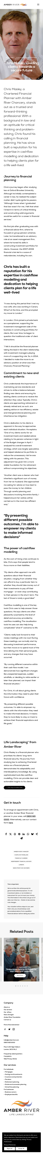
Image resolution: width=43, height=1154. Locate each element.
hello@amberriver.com (11, 1040)
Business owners (10, 1092)
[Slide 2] (18, 985)
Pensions (8, 1079)
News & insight (9, 1015)
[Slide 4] (23, 985)
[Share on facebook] (6, 834)
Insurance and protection (13, 1077)
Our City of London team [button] (15, 787)
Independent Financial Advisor (21, 861)
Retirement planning (12, 1082)
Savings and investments (13, 1074)
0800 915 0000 (9, 1042)
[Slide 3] (20, 985)
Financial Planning (24, 57)
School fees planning (12, 1087)
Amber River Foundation (12, 1017)
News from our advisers (21, 868)
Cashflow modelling (21, 855)
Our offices (7, 1012)
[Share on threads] (15, 834)
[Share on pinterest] (19, 834)
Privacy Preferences (10, 1145)
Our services (8, 1009)
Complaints (7, 1056)
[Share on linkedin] (24, 834)
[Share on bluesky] (32, 834)
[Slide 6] (27, 985)
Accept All (21, 1148)
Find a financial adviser (11, 1025)
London (21, 864)
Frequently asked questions (13, 1054)
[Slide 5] (25, 985)
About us (7, 1007)
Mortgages (9, 1072)
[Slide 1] (16, 985)
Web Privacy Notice (10, 1059)
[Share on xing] (37, 834)
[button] (5, 1030)
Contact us (7, 1020)
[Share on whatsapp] (28, 834)
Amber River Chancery (21, 851)
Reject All (9, 1148)
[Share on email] (21, 838)
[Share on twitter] (10, 834)
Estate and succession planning (15, 1084)
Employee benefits (11, 1094)
